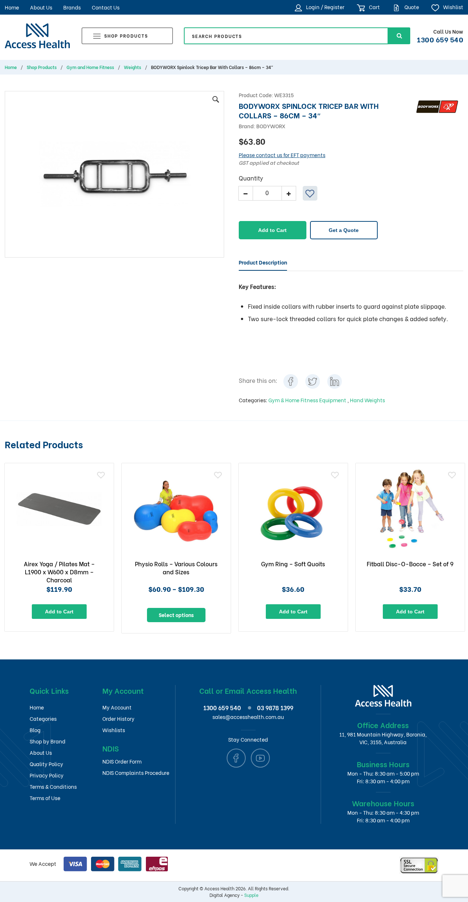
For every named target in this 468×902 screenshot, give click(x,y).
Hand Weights (367, 400)
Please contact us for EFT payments (282, 155)
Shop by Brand (47, 741)
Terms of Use (45, 798)
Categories (43, 718)
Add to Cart (272, 230)
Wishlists (113, 730)
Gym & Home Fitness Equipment (307, 400)
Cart (374, 7)
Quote (411, 7)
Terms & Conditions (53, 786)
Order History (118, 718)
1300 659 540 (440, 39)
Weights (132, 67)
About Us (41, 7)
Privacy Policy (47, 775)
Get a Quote (344, 230)
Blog (35, 730)
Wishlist (452, 7)
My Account (117, 707)
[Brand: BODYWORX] (437, 105)
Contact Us (106, 7)
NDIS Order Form (121, 761)
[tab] (263, 262)
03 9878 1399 (275, 707)
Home (12, 7)
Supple (251, 895)
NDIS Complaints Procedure (135, 772)
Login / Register (324, 7)
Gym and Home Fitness (90, 67)
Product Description (263, 262)
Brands (72, 7)
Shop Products (126, 36)
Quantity (251, 178)
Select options (176, 615)
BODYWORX (270, 126)
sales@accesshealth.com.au (248, 716)
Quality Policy (46, 764)
